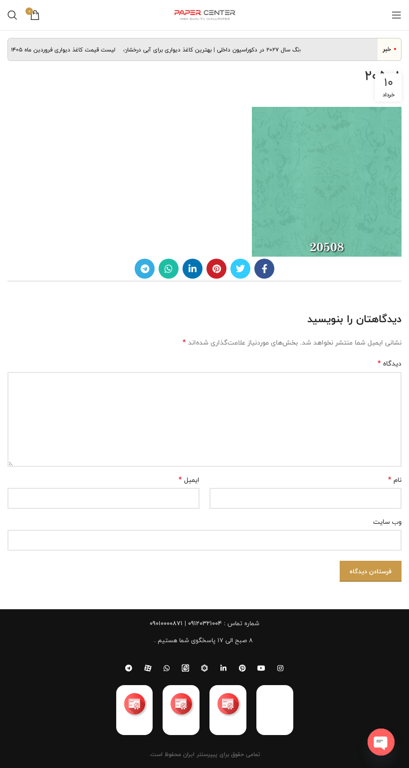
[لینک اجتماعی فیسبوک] (264, 269)
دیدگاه (390, 363)
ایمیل (189, 479)
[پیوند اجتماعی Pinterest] (216, 269)
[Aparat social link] (147, 668)
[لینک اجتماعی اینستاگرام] (280, 668)
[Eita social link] (185, 668)
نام (395, 479)
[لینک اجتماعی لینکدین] (193, 269)
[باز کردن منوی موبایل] (397, 15)
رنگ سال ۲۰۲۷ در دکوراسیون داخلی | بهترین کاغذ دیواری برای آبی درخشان (216, 49)
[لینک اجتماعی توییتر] (240, 269)
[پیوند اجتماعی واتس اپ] (169, 269)
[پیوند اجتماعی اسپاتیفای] (204, 668)
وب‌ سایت (387, 521)
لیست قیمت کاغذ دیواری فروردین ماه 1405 (68, 49)
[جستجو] (12, 15)
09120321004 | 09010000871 (186, 623)
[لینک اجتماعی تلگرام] (145, 269)
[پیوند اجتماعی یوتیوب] (261, 668)
